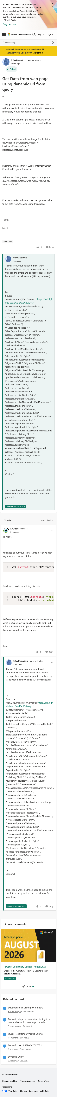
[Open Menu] (53, 42)
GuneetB (23, 1060)
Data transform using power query (25, 1007)
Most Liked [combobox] (47, 520)
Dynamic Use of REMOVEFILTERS (25, 1045)
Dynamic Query (16, 1056)
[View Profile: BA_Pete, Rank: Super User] (6, 530)
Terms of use (43, 1081)
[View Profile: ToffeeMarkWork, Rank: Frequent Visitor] (6, 62)
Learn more (37, 52)
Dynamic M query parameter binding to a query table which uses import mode (29, 1021)
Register (41, 34)
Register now (9, 24)
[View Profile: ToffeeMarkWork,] (8, 259)
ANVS (26, 1037)
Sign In (50, 34)
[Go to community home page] (19, 34)
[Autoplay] (23, 986)
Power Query (10, 42)
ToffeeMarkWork (18, 60)
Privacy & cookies (27, 1081)
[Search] (34, 34)
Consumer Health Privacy (40, 1091)
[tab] (27, 986)
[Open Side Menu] (4, 34)
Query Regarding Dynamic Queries (25, 1033)
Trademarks (7, 1086)
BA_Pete (14, 528)
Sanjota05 (27, 1026)
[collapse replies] (28, 526)
